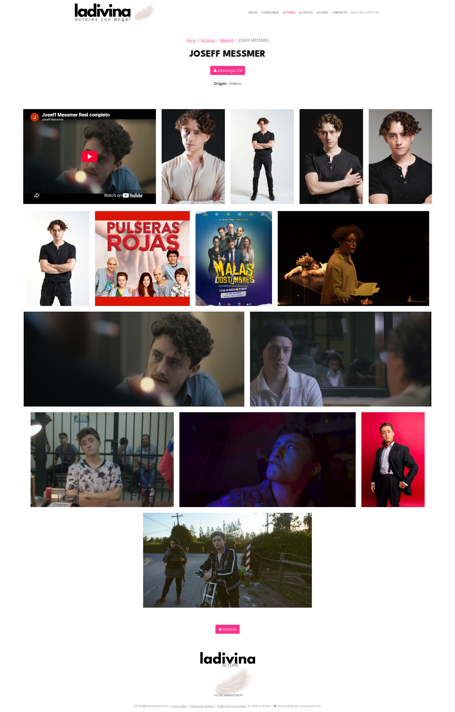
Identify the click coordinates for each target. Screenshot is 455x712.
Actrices (306, 12)
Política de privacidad (231, 706)
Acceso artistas (366, 12)
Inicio (252, 12)
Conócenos (270, 12)
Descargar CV (229, 70)
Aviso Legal (179, 706)
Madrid (226, 40)
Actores (289, 12)
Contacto (339, 12)
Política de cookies (202, 706)
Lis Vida (322, 12)
